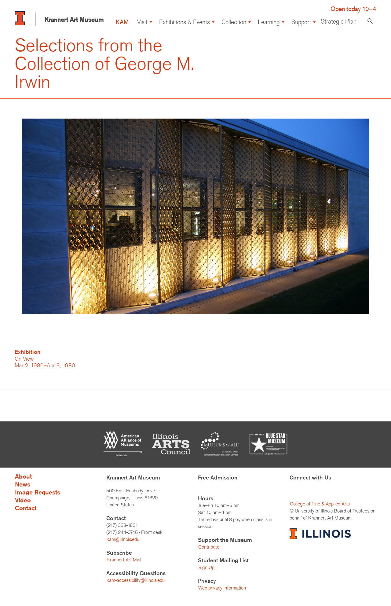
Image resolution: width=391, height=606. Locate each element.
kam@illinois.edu (123, 539)
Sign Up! (206, 567)
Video (23, 500)
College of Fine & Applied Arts (320, 504)
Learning (269, 22)
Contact (25, 508)
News (22, 484)
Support (301, 22)
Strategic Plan (338, 21)
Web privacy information (222, 588)
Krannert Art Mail (124, 560)
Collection (233, 22)
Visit (142, 22)
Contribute (208, 547)
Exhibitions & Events (184, 22)
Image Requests (37, 492)
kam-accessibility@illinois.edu (136, 580)
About (23, 476)
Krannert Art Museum (74, 19)
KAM (122, 22)
